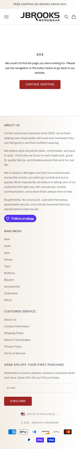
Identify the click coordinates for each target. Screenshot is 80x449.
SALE (7, 300)
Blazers (9, 279)
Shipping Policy (14, 333)
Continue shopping (40, 84)
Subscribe (18, 401)
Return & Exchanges (17, 339)
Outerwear (11, 293)
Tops (7, 266)
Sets (7, 252)
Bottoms (9, 273)
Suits (7, 245)
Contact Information (17, 326)
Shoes (8, 259)
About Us (10, 319)
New (7, 239)
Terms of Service (14, 353)
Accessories (12, 286)
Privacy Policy (13, 346)
